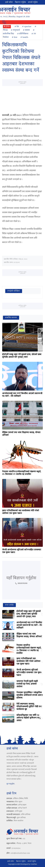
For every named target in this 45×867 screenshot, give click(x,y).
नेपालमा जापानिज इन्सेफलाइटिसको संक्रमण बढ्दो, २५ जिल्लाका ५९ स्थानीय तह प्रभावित (21, 473)
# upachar (26, 26)
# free (14, 37)
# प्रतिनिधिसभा (22, 33)
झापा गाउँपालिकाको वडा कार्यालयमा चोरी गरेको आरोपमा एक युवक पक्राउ (20, 512)
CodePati (34, 864)
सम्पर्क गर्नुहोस (33, 2)
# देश (17, 26)
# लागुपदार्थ (15, 30)
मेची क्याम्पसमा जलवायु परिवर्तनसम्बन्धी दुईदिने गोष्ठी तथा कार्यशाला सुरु (29, 706)
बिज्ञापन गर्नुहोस (20, 2)
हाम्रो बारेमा (9, 2)
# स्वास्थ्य (26, 30)
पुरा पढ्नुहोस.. (11, 784)
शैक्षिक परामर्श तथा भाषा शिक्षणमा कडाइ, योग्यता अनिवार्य (21, 433)
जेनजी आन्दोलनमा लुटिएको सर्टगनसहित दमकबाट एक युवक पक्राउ (21, 551)
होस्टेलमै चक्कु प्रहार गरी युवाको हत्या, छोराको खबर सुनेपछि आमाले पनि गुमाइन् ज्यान (21, 355)
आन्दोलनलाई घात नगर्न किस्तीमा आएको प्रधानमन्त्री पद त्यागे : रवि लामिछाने (22, 394)
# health (24, 37)
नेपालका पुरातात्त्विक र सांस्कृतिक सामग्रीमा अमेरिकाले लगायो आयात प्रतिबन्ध (29, 695)
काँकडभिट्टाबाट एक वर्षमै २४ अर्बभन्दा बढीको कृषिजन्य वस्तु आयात (28, 718)
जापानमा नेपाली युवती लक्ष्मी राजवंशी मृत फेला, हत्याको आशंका (27, 684)
